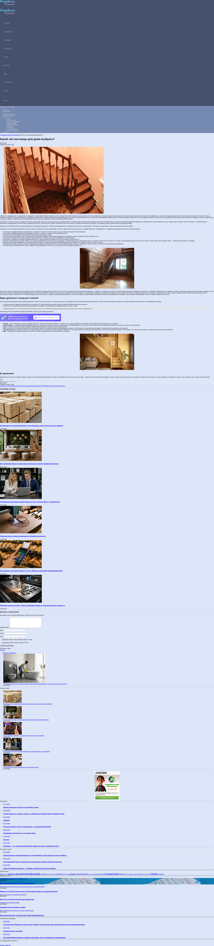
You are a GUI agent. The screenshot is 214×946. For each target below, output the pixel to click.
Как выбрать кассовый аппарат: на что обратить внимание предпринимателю (31, 571)
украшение (161, 874)
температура (146, 874)
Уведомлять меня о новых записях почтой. (15, 642)
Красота (6, 65)
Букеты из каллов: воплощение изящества (17, 899)
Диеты (5, 57)
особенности (60, 874)
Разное (5, 132)
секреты (130, 874)
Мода (5, 74)
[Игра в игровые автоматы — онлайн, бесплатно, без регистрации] (12, 734)
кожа (37, 873)
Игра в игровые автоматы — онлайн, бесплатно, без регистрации (23, 735)
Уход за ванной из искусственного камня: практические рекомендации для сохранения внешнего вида (35, 684)
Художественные (12, 129)
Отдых (5, 90)
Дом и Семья (8, 31)
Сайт (1, 636)
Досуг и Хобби (11, 120)
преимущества (82, 874)
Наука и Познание (12, 124)
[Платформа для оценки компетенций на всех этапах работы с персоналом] (21, 498)
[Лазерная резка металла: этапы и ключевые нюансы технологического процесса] (21, 602)
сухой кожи (140, 874)
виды (2, 874)
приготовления (99, 874)
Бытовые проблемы (9, 114)
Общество (10, 126)
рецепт (121, 874)
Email (2, 633)
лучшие (43, 874)
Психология (8, 82)
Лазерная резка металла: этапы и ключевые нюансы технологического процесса (32, 605)
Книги (5, 117)
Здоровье (7, 40)
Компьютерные (11, 123)
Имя (2, 630)
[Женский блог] (7, 4)
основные (52, 874)
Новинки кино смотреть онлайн (12, 907)
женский (19, 874)
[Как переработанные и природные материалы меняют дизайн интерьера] (21, 460)
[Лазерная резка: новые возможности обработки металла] (21, 533)
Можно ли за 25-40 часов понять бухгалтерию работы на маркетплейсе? (29, 891)
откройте (72, 874)
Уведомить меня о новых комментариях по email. (17, 639)
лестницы (12, 381)
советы (135, 874)
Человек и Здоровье (13, 130)
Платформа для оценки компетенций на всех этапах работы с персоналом (30, 502)
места (47, 874)
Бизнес (9, 118)
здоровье (29, 873)
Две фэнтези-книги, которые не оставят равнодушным (22, 915)
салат (126, 874)
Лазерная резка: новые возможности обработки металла (22, 536)
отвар (67, 874)
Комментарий (4, 627)
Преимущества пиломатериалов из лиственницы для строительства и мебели (31, 426)
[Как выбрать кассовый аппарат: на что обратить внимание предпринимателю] (21, 567)
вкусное (6, 874)
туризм (153, 873)
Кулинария (7, 48)
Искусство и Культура (13, 121)
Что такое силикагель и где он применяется (17, 883)
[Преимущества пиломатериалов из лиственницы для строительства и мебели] (21, 422)
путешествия (112, 873)
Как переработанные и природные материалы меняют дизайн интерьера (29, 464)
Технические (11, 127)
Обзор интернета (8, 115)
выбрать (2, 381)
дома (7, 381)
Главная (2, 135)
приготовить (91, 874)
